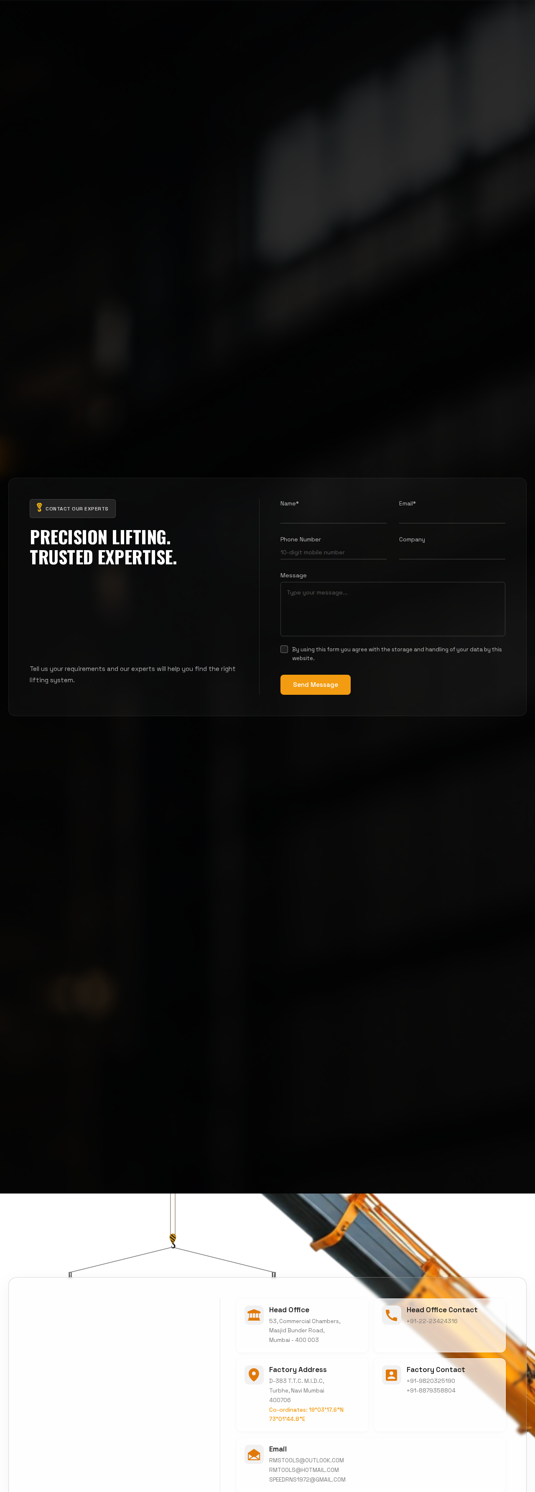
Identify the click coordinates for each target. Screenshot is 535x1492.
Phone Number (300, 539)
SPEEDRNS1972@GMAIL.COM (307, 1479)
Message (293, 575)
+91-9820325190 (431, 1381)
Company (412, 539)
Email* (407, 503)
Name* (289, 503)
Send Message (315, 684)
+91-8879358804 (431, 1390)
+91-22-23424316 (432, 1321)
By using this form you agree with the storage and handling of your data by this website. (397, 654)
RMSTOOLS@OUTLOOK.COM (306, 1460)
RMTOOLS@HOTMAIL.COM (304, 1469)
